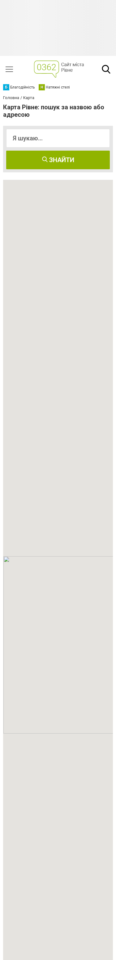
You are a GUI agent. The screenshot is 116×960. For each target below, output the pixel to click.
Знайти (61, 160)
